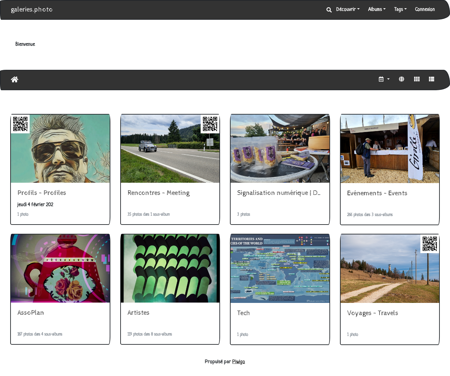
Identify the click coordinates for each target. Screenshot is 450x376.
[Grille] (416, 80)
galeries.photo (32, 9)
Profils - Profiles (41, 193)
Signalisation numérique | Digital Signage (296, 193)
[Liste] (431, 80)
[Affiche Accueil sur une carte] (401, 80)
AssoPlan (30, 313)
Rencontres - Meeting (158, 193)
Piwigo (238, 362)
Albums (375, 10)
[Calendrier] (384, 80)
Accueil (14, 80)
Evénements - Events (377, 193)
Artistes (138, 313)
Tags (398, 10)
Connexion (425, 10)
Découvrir (346, 10)
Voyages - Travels (372, 313)
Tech (243, 313)
